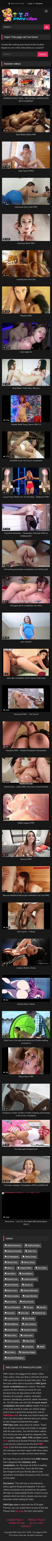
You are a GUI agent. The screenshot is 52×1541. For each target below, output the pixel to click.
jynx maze (11, 1301)
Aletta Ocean (30, 1257)
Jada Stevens (31, 1296)
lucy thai (10, 1313)
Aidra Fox (32, 1251)
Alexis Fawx (12, 1262)
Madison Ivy (40, 1313)
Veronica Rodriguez (15, 1358)
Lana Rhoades (13, 1307)
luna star (24, 1313)
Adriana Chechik (14, 1251)
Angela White (25, 1268)
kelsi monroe (28, 1301)
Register (39, 3)
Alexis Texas (29, 1262)
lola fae (43, 1307)
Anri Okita (42, 1268)
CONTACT (26, 1526)
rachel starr (28, 1335)
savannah (29, 1346)
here (5, 1441)
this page (19, 1511)
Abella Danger (34, 1245)
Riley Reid (30, 1341)
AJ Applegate (12, 1257)
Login (30, 3)
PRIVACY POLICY (37, 1520)
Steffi (42, 1346)
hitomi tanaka (13, 1296)
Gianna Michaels (30, 1290)
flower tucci (12, 1290)
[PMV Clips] (21, 15)
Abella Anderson (14, 1245)
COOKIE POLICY (14, 1520)
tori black (11, 1352)
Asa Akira (11, 1273)
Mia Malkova (12, 1324)
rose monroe (12, 1346)
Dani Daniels (12, 1285)
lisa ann (29, 1307)
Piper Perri (11, 1335)
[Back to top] (44, 1533)
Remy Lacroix (13, 1341)
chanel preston (30, 1279)
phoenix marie (30, 1330)
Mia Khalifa (29, 1318)
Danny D (28, 1285)
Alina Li (10, 1268)
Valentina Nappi (28, 1352)
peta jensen (12, 1330)
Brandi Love (12, 1279)
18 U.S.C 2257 (36, 1523)
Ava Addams (27, 1273)
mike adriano (30, 1324)
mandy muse (12, 1318)
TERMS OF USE (17, 1523)
